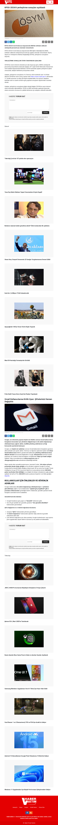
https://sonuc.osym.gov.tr (38, 76)
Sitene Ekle (41, 807)
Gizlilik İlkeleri (33, 807)
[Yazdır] (43, 42)
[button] (46, 42)
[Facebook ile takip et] (27, 812)
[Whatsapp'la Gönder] (13, 42)
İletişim (26, 807)
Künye (20, 807)
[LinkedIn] (11, 42)
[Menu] (51, 2)
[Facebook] (6, 42)
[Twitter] (8, 42)
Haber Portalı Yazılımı (30, 823)
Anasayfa (15, 807)
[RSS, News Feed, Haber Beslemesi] (31, 812)
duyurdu (7, 476)
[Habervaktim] (8, 2)
